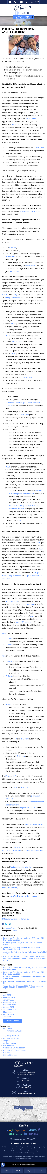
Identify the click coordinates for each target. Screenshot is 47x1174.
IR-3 (15, 739)
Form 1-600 (16, 124)
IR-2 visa (8, 704)
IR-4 (15, 787)
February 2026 (9, 997)
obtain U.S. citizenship (25, 622)
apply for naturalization (34, 850)
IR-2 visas (17, 847)
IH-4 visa (9, 644)
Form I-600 (36, 211)
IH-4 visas (25, 787)
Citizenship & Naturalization (14, 1048)
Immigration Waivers (14, 1031)
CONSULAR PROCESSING (14, 1050)
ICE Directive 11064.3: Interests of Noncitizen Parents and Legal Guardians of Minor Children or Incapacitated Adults (24, 958)
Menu (37, 2)
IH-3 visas (25, 739)
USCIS (4, 294)
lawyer (16, 294)
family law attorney (10, 888)
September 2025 (9, 1009)
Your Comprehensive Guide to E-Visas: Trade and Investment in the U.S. (22, 948)
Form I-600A (31, 118)
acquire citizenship (27, 808)
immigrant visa (26, 377)
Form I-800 (39, 147)
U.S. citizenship (11, 601)
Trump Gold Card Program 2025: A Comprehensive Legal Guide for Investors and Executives (23, 987)
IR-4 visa (8, 676)
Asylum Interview (10, 1043)
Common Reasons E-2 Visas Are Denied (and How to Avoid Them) (24, 978)
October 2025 (8, 1007)
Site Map (13, 1139)
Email (21, 2)
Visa (4, 633)
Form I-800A (10, 256)
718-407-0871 (25, 1081)
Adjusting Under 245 (11, 1036)
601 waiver (7, 1029)
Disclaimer (22, 1139)
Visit (26, 2)
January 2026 (8, 1000)
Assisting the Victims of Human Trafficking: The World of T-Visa (25, 953)
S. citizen (12, 247)
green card (14, 805)
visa (19, 520)
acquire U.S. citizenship (34, 824)
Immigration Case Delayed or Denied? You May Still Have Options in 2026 (23, 939)
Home (10, 2)
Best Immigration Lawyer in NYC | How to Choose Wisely (22, 943)
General (14, 931)
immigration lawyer (13, 297)
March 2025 (7, 1012)
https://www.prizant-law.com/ (15, 919)
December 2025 (9, 1002)
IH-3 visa (9, 639)
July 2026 (7, 995)
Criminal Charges (10, 1055)
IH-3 (14, 776)
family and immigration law (21, 867)
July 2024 (7, 1017)
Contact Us (32, 1139)
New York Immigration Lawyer (23, 896)
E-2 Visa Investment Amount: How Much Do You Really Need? (24, 982)
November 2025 (9, 1005)
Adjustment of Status (11, 1038)
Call (15, 2)
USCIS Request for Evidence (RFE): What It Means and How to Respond (24, 968)
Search (31, 2)
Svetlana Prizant (10, 928)
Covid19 (6, 1053)
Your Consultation (23, 17)
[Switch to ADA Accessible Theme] (3, 1165)
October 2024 (8, 1014)
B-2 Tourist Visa (9, 1045)
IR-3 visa (8, 661)
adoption (6, 1041)
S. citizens (21, 756)
